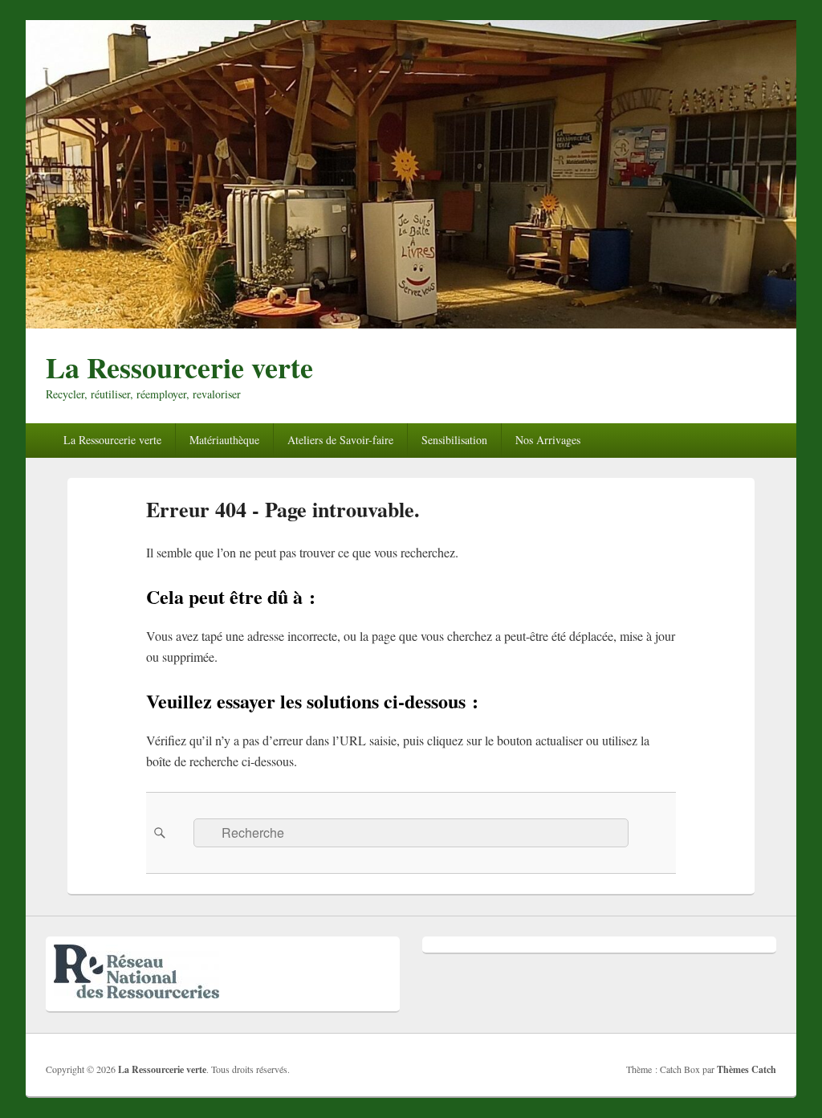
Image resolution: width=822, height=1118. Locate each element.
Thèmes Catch (746, 1069)
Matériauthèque (224, 439)
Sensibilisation (454, 439)
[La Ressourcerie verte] (411, 323)
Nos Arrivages (547, 439)
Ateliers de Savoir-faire (340, 439)
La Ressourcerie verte (179, 367)
